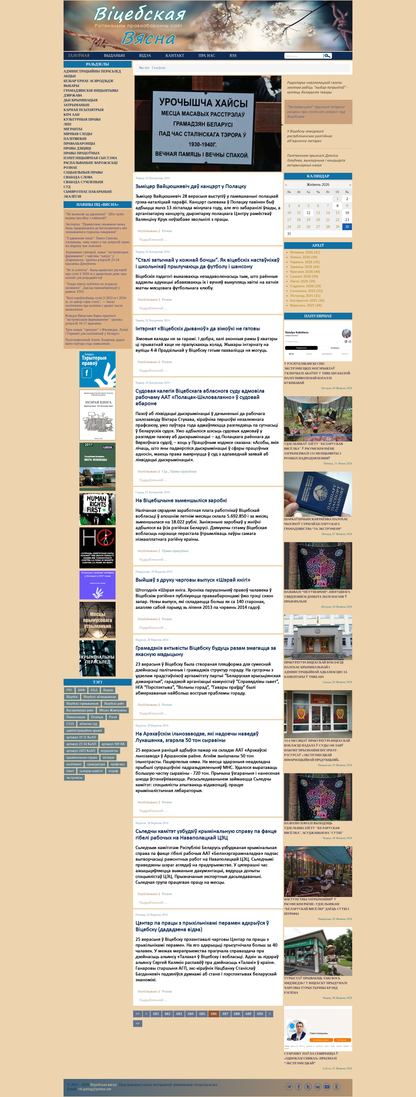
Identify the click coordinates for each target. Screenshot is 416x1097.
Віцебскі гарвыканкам (82, 703)
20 (318, 220)
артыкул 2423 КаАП (80, 751)
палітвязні (73, 764)
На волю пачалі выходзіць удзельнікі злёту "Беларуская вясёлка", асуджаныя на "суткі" (313, 828)
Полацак (97, 717)
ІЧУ (69, 690)
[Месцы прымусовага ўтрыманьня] (97, 620)
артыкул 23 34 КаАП (81, 744)
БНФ (81, 690)
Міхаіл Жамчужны (112, 710)
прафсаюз (118, 764)
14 (328, 213)
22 (337, 220)
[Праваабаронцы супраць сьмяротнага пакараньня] (97, 548)
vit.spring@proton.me (94, 1089)
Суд (164, 471)
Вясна (148, 37)
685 (202, 1014)
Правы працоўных (183, 471)
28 (328, 227)
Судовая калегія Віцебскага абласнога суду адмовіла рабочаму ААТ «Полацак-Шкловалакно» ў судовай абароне (200, 397)
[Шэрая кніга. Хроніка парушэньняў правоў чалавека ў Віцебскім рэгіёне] (97, 415)
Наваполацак (75, 717)
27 (318, 227)
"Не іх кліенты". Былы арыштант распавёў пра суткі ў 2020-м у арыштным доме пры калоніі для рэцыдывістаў (96, 273)
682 (167, 1014)
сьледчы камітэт (91, 771)
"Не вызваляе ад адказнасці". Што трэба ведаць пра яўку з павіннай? (94, 216)
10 (289, 213)
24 (289, 227)
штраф (113, 771)
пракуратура (96, 764)
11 (299, 213)
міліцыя (108, 757)
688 (237, 1014)
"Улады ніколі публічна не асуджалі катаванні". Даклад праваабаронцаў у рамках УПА (92, 287)
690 (260, 1014)
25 (299, 227)
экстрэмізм (74, 777)
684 (191, 1014)
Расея (113, 717)
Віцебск (72, 697)
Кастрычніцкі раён (79, 710)
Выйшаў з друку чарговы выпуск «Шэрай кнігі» (193, 580)
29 (337, 227)
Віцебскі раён (114, 703)
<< (138, 1014)
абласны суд (88, 724)
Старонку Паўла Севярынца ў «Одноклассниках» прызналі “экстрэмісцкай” (311, 1058)
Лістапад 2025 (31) (305, 296)
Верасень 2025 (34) (306, 305)
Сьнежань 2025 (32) (306, 291)
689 (248, 1014)
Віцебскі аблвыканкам (100, 697)
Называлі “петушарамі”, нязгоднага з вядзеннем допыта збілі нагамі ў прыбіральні (317, 596)
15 (337, 213)
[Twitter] (308, 1087)
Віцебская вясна (103, 1085)
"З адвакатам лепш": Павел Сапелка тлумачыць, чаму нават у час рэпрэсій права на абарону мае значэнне (97, 242)
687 (225, 1014)
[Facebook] (299, 1087)
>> (138, 1024)
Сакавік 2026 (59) (304, 277)
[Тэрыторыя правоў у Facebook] (97, 369)
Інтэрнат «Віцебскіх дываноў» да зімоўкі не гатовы (198, 329)
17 (289, 220)
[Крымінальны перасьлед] (97, 658)
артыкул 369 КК (113, 744)
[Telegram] (289, 1087)
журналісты (109, 751)
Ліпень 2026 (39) (303, 257)
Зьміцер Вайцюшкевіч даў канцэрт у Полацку (191, 186)
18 (299, 220)
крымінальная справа (81, 757)
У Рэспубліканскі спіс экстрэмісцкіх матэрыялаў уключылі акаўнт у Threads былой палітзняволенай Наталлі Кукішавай (317, 373)
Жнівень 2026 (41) (305, 252)
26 (308, 227)
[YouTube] (327, 1087)
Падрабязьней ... (153, 240)
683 (179, 1014)
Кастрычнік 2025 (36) (307, 301)
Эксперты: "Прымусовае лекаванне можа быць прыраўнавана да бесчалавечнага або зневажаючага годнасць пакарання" (96, 228)
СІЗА (70, 724)
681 (156, 1014)
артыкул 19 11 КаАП (81, 737)
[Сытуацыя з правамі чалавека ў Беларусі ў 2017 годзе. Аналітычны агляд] (97, 585)
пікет (70, 771)
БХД (94, 690)
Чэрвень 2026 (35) (305, 262)
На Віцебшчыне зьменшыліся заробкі (181, 501)
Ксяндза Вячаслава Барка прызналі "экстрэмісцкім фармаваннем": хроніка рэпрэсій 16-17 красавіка (93, 319)
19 (308, 220)
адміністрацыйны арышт (84, 730)
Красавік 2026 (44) (305, 272)
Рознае (167, 231)
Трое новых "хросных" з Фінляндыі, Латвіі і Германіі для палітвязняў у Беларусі (96, 331)
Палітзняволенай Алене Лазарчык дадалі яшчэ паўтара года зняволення (95, 341)
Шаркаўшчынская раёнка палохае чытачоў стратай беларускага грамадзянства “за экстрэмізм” (316, 524)
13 (318, 213)
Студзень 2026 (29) (305, 286)
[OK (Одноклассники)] (336, 1087)
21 (328, 220)
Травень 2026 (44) (304, 267)
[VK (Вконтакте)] (317, 1087)
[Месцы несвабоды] (97, 467)
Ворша (108, 690)
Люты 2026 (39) (302, 281)
